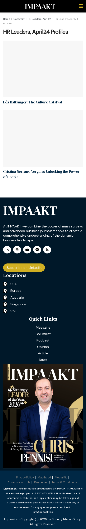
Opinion (43, 347)
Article (43, 353)
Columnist (43, 334)
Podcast (43, 340)
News (43, 360)
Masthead (44, 477)
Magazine (43, 327)
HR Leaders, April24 (39, 19)
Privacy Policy (25, 477)
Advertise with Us (19, 482)
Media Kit (61, 477)
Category (19, 19)
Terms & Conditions (64, 482)
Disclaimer (41, 482)
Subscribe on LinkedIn (24, 268)
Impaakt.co (12, 519)
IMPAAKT (40, 6)
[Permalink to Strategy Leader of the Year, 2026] (43, 416)
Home (6, 19)
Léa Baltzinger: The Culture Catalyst (32, 102)
